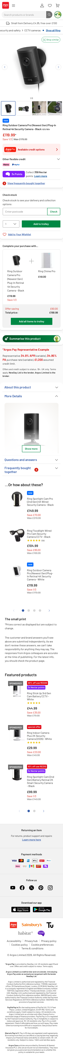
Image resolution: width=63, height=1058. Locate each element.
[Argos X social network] (31, 888)
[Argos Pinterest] (41, 888)
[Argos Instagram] (50, 888)
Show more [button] (31, 448)
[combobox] (24, 14)
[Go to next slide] (58, 67)
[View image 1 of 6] (8, 108)
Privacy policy (48, 940)
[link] (31, 182)
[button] (51, 39)
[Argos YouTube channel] (13, 888)
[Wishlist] (50, 5)
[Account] (42, 5)
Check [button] (53, 211)
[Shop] (13, 5)
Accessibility (14, 940)
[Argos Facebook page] (22, 888)
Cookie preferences (42, 944)
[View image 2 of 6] (24, 108)
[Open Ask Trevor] (57, 14)
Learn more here (31, 839)
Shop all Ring (53, 30)
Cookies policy (19, 944)
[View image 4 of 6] (55, 108)
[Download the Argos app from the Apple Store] (20, 911)
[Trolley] (57, 5)
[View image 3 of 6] (39, 108)
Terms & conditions (32, 948)
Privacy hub (31, 940)
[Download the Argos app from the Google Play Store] (42, 911)
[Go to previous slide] (4, 67)
